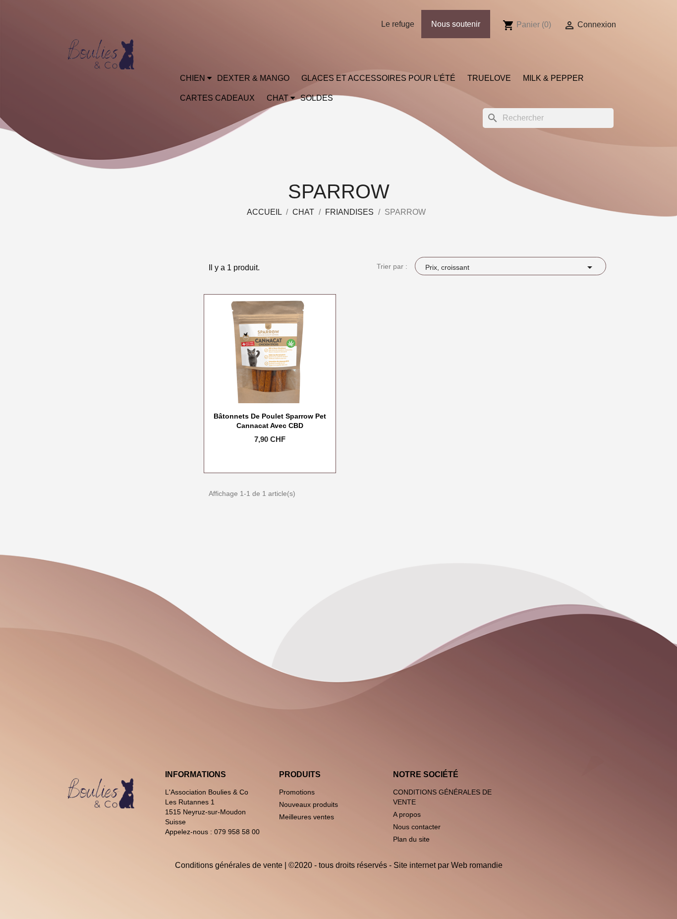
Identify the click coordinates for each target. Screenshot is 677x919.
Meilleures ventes (306, 817)
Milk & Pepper (553, 78)
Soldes (316, 98)
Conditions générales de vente (228, 865)
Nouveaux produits (308, 804)
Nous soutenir (455, 24)
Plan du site (411, 839)
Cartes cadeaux (217, 98)
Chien (192, 78)
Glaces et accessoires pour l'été (378, 78)
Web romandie (477, 865)
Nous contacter (417, 827)
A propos (407, 814)
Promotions (297, 792)
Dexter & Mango (253, 78)
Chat (277, 98)
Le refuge (397, 24)
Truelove (489, 78)
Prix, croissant (510, 267)
